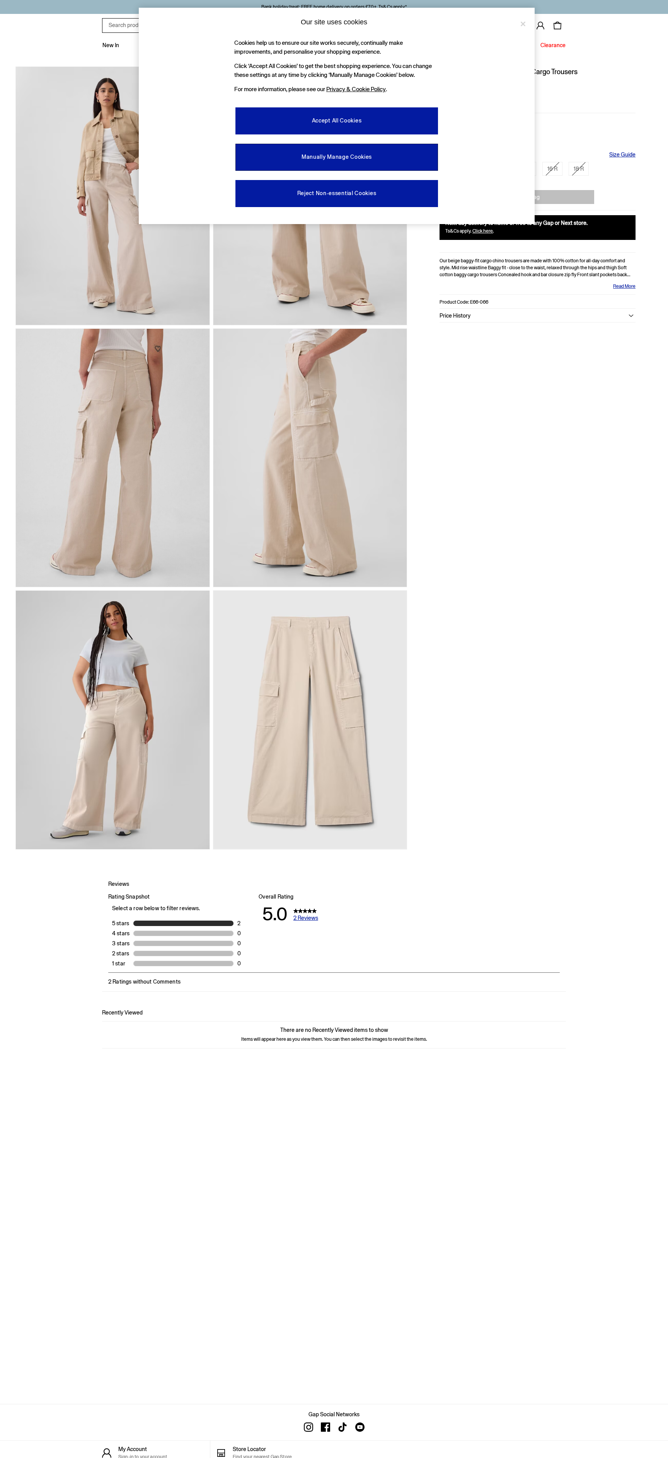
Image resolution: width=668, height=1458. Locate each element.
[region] (337, 116)
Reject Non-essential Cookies (337, 193)
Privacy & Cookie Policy (356, 89)
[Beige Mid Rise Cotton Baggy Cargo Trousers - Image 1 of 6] (113, 196)
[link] (540, 25)
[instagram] (308, 1427)
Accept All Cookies (337, 120)
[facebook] (325, 1427)
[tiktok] (342, 1427)
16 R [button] (552, 169)
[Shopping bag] (557, 25)
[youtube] (359, 1427)
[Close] (523, 23)
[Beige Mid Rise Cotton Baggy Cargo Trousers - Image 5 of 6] (113, 720)
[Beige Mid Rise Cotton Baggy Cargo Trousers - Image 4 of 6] (310, 458)
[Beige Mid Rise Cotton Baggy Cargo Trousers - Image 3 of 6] (113, 458)
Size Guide (622, 154)
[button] (538, 316)
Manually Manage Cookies (337, 157)
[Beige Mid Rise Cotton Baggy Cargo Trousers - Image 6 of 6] (310, 720)
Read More (624, 286)
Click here (482, 231)
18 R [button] (579, 169)
